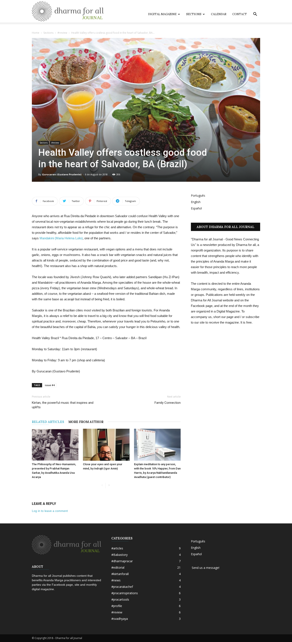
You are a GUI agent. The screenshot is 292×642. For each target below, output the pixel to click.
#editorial (117, 567)
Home (35, 33)
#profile (116, 606)
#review (62, 33)
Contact (239, 14)
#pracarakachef (122, 587)
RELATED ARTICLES (48, 422)
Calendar (218, 14)
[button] (255, 15)
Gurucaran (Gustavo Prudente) (61, 174)
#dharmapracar (122, 561)
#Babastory (119, 555)
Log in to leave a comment (50, 511)
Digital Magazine (162, 14)
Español (196, 208)
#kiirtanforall (120, 574)
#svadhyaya (119, 619)
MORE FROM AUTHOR (85, 422)
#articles (117, 548)
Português (198, 195)
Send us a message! (205, 568)
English (196, 202)
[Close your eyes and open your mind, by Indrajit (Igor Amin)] (106, 445)
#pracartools (120, 599)
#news (116, 580)
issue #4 (50, 385)
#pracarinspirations (124, 593)
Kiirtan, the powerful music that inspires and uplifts (62, 405)
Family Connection (168, 403)
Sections (193, 14)
